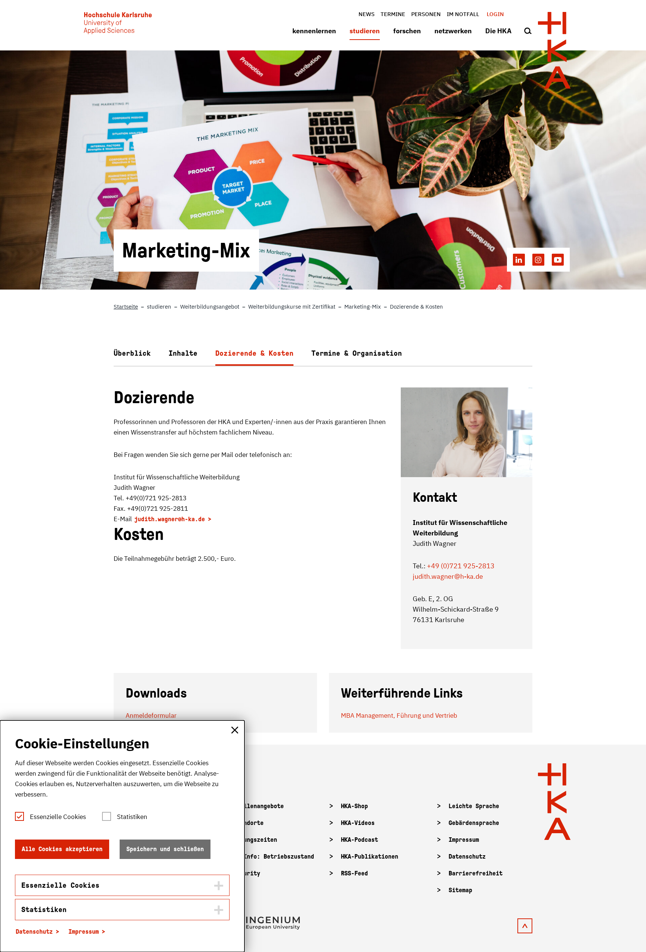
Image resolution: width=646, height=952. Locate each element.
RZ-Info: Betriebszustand (273, 856)
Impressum (464, 839)
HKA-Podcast (359, 839)
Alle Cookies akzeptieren (62, 849)
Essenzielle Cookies (58, 817)
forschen (407, 31)
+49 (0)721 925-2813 (461, 566)
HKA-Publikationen (369, 856)
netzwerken (453, 31)
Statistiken (132, 817)
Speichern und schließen (165, 849)
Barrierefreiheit (475, 873)
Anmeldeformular (151, 715)
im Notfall (463, 14)
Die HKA (498, 31)
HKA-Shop (354, 806)
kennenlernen (314, 31)
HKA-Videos (358, 822)
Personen (426, 14)
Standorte (248, 822)
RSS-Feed (354, 873)
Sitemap (460, 890)
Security (246, 873)
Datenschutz (467, 856)
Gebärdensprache (474, 822)
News (367, 14)
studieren (365, 31)
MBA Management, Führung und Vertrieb (399, 715)
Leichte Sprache (474, 806)
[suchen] (527, 31)
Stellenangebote (258, 806)
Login (495, 14)
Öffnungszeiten (255, 839)
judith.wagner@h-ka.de (169, 519)
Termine (393, 14)
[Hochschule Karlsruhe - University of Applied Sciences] (118, 24)
